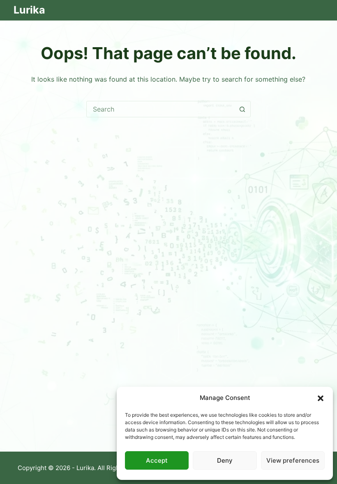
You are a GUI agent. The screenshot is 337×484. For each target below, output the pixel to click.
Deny (225, 460)
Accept (157, 460)
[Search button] (242, 109)
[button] (320, 398)
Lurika (29, 10)
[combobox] (161, 109)
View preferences (292, 460)
